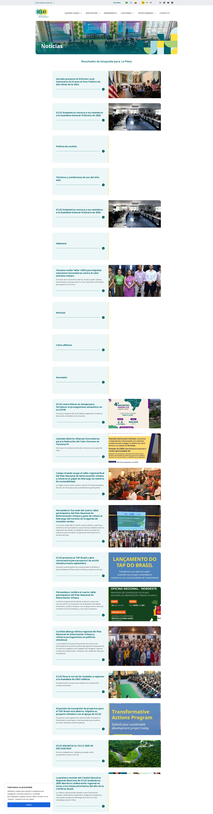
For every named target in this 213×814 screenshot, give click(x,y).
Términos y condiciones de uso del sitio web (77, 179)
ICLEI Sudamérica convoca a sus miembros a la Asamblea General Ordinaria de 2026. (79, 114)
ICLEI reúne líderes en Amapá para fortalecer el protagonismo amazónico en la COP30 (79, 407)
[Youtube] (168, 3)
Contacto (165, 13)
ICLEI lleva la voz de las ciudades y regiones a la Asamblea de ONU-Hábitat (80, 678)
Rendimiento (110, 13)
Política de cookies (66, 146)
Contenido (126, 13)
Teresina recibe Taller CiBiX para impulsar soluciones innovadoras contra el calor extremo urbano (79, 273)
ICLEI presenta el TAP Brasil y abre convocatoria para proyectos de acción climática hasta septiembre (77, 560)
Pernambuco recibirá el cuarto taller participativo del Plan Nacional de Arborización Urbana (76, 595)
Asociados (61, 377)
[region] (28, 797)
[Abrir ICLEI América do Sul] (54, 2)
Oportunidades (145, 13)
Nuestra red (92, 13)
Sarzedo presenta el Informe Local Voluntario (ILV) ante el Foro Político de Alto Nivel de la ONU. (78, 81)
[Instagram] (160, 3)
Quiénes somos (72, 13)
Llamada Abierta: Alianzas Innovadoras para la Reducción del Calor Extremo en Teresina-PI (78, 441)
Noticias (60, 312)
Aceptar (29, 805)
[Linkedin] (164, 3)
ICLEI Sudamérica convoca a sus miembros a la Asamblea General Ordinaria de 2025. (79, 211)
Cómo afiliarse (64, 345)
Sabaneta (61, 243)
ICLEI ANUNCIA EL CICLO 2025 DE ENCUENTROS (74, 747)
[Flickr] (172, 3)
